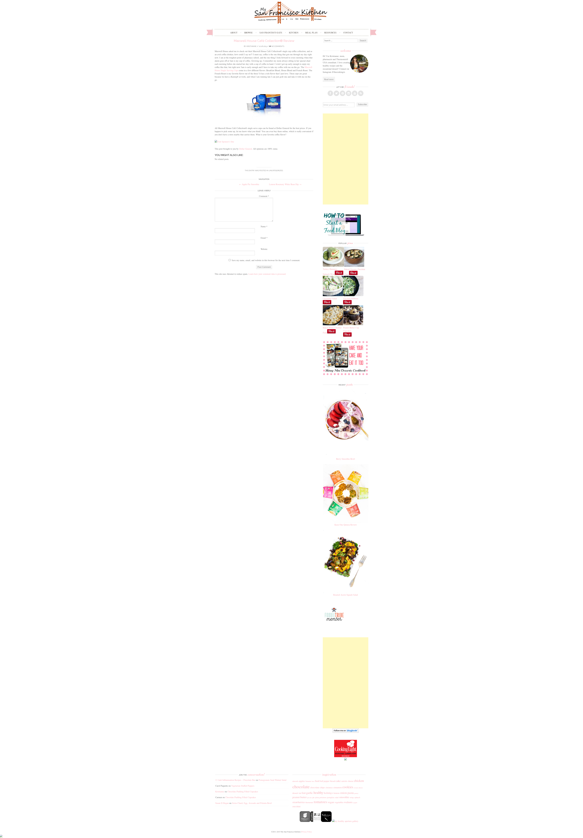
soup (352, 797)
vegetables (339, 802)
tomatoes (320, 801)
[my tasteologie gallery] (326, 821)
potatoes (322, 797)
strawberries (298, 802)
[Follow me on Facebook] (330, 93)
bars (313, 781)
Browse (248, 32)
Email (264, 237)
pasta (351, 793)
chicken (359, 781)
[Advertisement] (345, 158)
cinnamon (337, 787)
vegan (331, 802)
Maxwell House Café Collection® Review (264, 41)
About (233, 32)
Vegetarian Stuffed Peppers (242, 785)
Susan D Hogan (222, 803)
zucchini (296, 806)
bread (332, 780)
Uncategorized (276, 171)
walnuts (348, 802)
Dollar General (245, 148)
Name (264, 226)
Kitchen (293, 32)
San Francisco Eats (270, 32)
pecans (309, 797)
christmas (329, 787)
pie (313, 797)
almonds (295, 781)
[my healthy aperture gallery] (345, 821)
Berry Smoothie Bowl (345, 458)
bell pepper (324, 781)
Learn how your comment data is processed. (267, 273)
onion (343, 793)
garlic (309, 793)
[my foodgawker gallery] (305, 821)
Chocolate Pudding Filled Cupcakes (242, 791)
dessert (295, 793)
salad (337, 797)
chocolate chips (317, 787)
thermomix (309, 802)
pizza (317, 797)
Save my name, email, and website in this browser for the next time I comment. (266, 260)
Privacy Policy (306, 831)
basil (317, 781)
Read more (329, 79)
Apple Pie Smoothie (249, 184)
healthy (318, 792)
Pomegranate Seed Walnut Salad (272, 780)
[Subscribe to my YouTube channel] (354, 93)
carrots (344, 781)
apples (302, 780)
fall (300, 793)
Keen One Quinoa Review (345, 524)
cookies (347, 787)
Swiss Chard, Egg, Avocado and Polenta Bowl (252, 803)
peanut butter (299, 797)
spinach (357, 797)
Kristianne (251, 46)
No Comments (277, 46)
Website (264, 249)
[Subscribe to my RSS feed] (360, 93)
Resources (330, 32)
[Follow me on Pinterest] (342, 93)
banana (308, 781)
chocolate (301, 786)
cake (338, 781)
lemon (336, 792)
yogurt (355, 802)
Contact (348, 32)
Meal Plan (311, 32)
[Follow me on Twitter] (336, 93)
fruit (304, 793)
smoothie (344, 797)
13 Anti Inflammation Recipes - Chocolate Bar (235, 780)
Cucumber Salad (330, 298)
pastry (356, 793)
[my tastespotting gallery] (315, 821)
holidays (328, 793)
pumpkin (330, 797)
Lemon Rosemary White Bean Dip (285, 184)
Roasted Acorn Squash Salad (345, 594)
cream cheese (358, 788)
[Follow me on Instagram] (348, 93)
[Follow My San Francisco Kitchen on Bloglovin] (345, 731)
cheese (350, 781)
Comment (264, 196)
